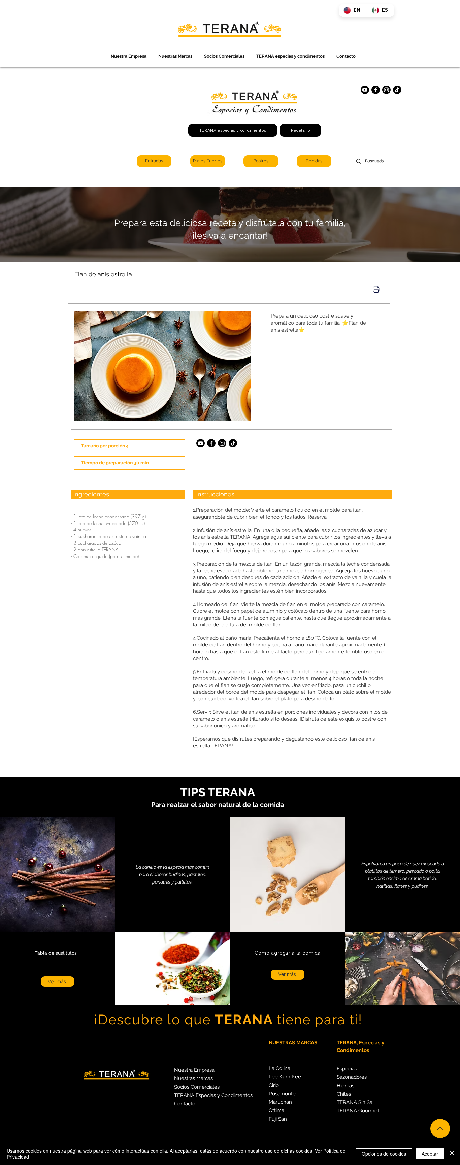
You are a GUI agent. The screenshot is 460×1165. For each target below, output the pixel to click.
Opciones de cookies (384, 1153)
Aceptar (430, 1153)
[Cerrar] (452, 1153)
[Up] (440, 1128)
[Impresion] (376, 289)
